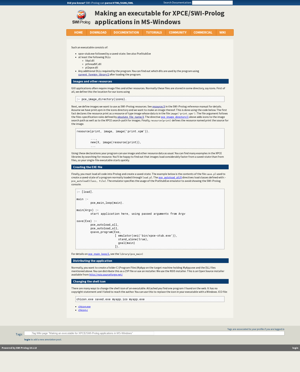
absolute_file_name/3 (130, 117)
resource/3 (158, 106)
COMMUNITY (177, 32)
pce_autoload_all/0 (170, 177)
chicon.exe (84, 306)
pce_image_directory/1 (175, 117)
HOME (78, 32)
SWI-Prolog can (109, 3)
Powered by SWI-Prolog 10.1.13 (19, 347)
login (27, 339)
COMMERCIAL (203, 32)
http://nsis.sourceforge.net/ (106, 274)
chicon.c (83, 310)
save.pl (211, 174)
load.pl (147, 177)
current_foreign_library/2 (93, 74)
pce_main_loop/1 (98, 254)
